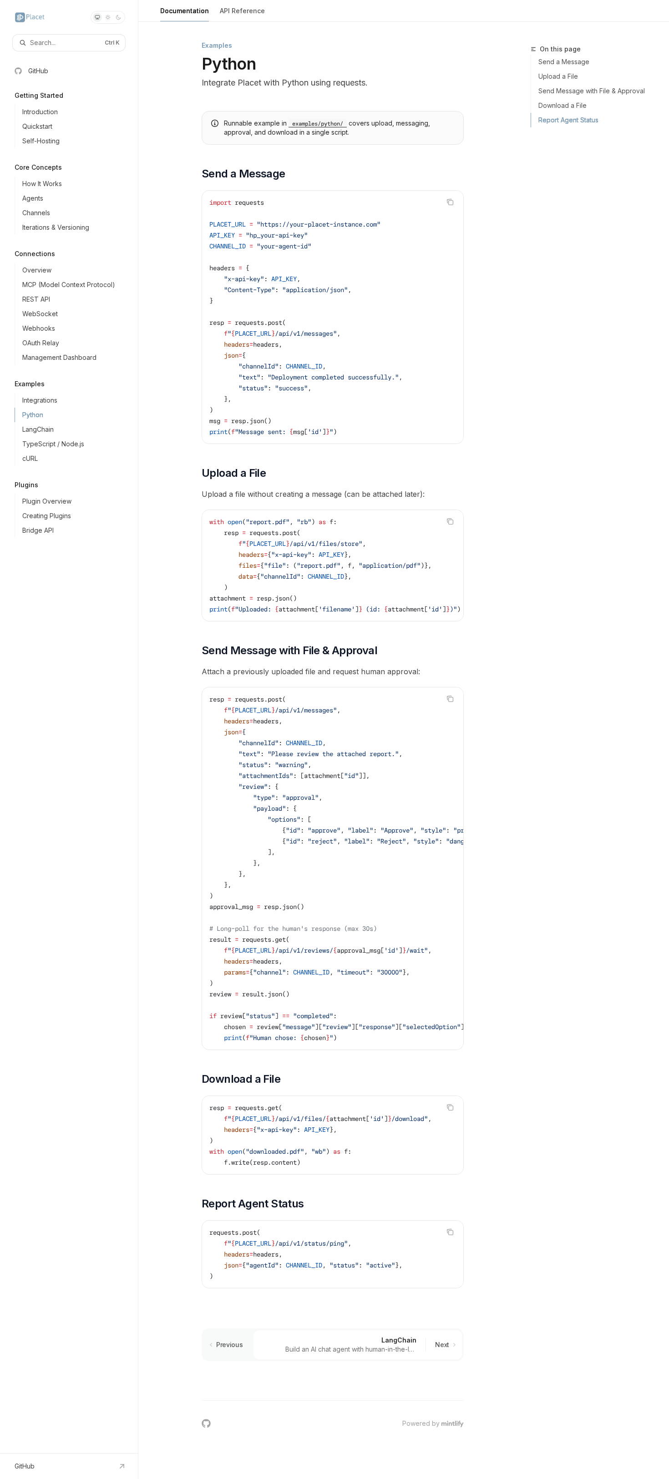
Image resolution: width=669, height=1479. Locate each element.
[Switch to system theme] (97, 17)
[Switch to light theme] (107, 17)
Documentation (184, 11)
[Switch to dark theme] (118, 17)
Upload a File (558, 76)
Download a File (562, 105)
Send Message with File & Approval (591, 91)
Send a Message (563, 62)
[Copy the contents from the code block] (450, 202)
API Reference (242, 11)
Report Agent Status (568, 120)
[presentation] (332, 565)
